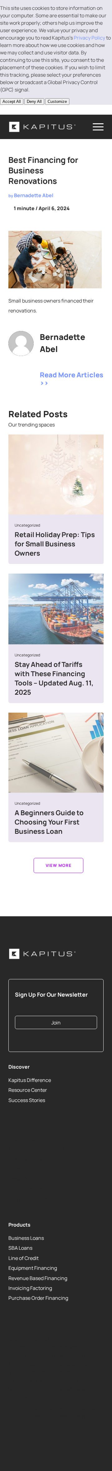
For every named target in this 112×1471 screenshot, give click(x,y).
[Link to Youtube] (30, 109)
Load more (58, 865)
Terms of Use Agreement (36, 1149)
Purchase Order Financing (38, 1298)
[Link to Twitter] (42, 362)
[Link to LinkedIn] (12, 109)
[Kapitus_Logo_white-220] (46, 126)
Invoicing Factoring (30, 1288)
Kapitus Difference (29, 1080)
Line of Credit (23, 1258)
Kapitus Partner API (30, 1189)
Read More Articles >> (71, 379)
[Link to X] (21, 109)
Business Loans (26, 1238)
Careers (17, 1169)
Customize (57, 101)
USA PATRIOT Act (28, 1199)
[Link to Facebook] (49, 109)
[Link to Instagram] (39, 109)
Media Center (23, 1179)
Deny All (34, 101)
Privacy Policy (89, 37)
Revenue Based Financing (37, 1278)
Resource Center (27, 1090)
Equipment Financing (32, 1268)
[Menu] (95, 126)
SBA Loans (20, 1248)
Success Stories (26, 1100)
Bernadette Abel (33, 195)
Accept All (11, 101)
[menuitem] (95, 126)
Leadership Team (27, 1158)
